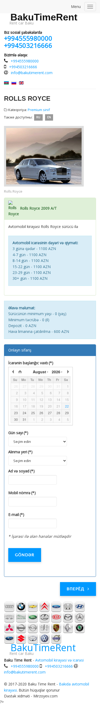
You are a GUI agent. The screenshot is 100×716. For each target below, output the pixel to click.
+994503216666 (28, 45)
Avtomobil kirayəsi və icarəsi (59, 660)
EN (49, 117)
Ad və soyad (21, 470)
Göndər (24, 555)
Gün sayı (18, 432)
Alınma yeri (20, 451)
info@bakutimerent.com (32, 72)
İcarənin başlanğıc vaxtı (30, 362)
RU (38, 117)
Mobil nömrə (22, 492)
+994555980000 (28, 38)
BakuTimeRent (43, 17)
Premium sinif (39, 109)
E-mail (16, 514)
